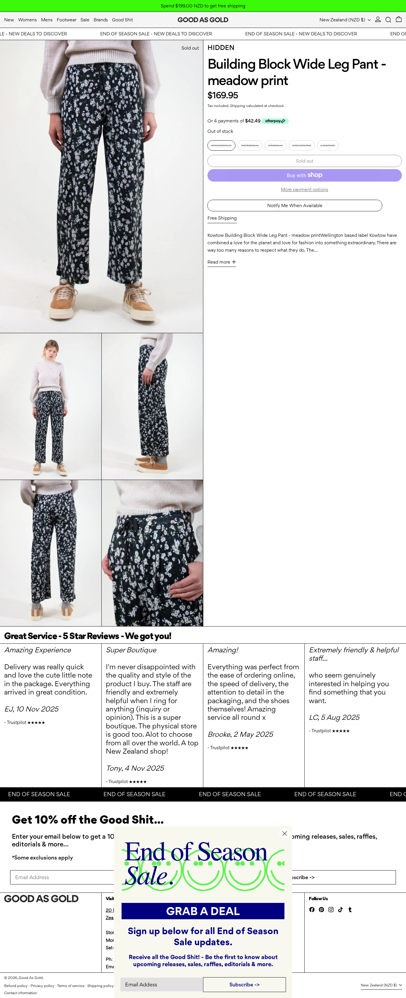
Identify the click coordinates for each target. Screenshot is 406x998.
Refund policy (16, 985)
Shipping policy (100, 985)
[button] (388, 20)
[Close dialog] (284, 833)
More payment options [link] (304, 189)
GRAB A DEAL (203, 911)
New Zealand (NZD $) (343, 20)
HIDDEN (221, 47)
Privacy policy (42, 985)
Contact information (20, 993)
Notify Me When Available (294, 205)
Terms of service (70, 985)
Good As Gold (31, 977)
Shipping (237, 105)
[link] (203, 866)
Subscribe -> (299, 877)
